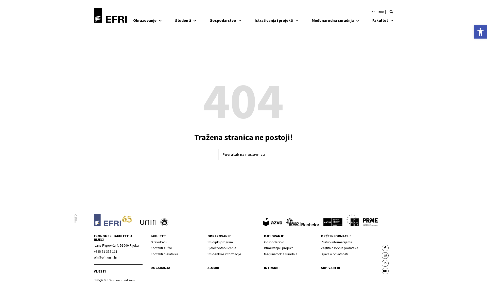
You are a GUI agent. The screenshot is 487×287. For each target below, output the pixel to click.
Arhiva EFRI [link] (330, 268)
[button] (391, 11)
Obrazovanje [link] (144, 20)
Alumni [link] (213, 268)
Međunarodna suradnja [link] (333, 20)
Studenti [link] (183, 20)
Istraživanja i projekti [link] (274, 20)
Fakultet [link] (380, 20)
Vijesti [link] (100, 271)
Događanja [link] (160, 268)
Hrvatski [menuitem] (373, 11)
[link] (480, 32)
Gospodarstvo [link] (223, 20)
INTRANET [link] (272, 268)
